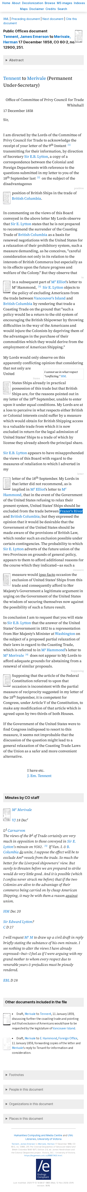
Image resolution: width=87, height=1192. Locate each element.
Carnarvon (16, 830)
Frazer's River (71, 511)
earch (62, 9)
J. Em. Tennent (39, 775)
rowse (50, 3)
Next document (52, 19)
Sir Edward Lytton (17, 921)
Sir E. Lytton (21, 223)
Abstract (16, 60)
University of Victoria (49, 1139)
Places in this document (26, 1119)
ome (6, 3)
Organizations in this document (31, 1104)
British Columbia (26, 198)
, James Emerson (26, 36)
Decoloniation (32, 3)
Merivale (36, 78)
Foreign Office (67, 1038)
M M (28, 937)
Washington (65, 633)
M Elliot (58, 281)
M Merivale (13, 655)
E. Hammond (48, 1038)
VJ (14, 820)
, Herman (46, 1144)
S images (64, 3)
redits (51, 9)
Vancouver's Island (50, 298)
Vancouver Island (64, 1028)
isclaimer (36, 9)
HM (63, 376)
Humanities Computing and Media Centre (38, 1135)
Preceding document (26, 19)
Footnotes (16, 1075)
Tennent (12, 78)
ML (6, 19)
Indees (79, 3)
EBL (6, 980)
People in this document (26, 1089)
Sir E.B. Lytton (36, 156)
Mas (24, 9)
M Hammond (53, 649)
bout (16, 3)
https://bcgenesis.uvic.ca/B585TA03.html (43, 1155)
